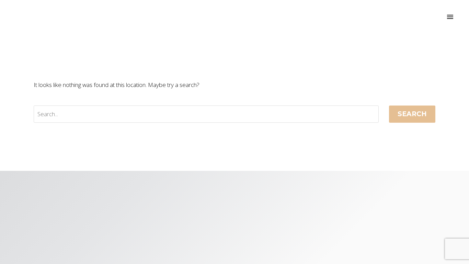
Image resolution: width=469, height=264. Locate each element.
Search (412, 114)
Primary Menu (450, 17)
